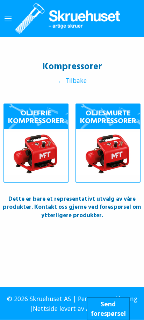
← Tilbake (72, 81)
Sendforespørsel (108, 308)
